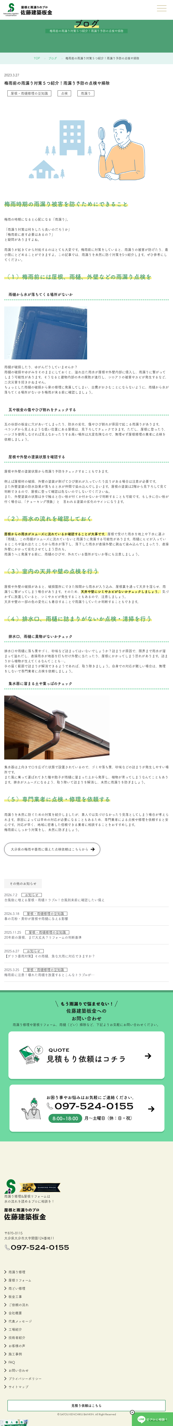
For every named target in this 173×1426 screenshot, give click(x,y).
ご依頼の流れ (18, 1305)
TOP (37, 58)
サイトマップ (18, 1387)
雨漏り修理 (16, 1272)
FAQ (11, 1362)
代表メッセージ (20, 1321)
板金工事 (15, 1296)
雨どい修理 (16, 1288)
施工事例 (15, 1354)
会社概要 (15, 1313)
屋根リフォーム (19, 1280)
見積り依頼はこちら (86, 1405)
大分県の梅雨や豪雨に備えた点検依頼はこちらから (49, 849)
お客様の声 (16, 1346)
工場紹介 (15, 1329)
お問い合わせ (18, 1370)
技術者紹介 (16, 1337)
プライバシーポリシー (25, 1378)
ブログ (52, 58)
